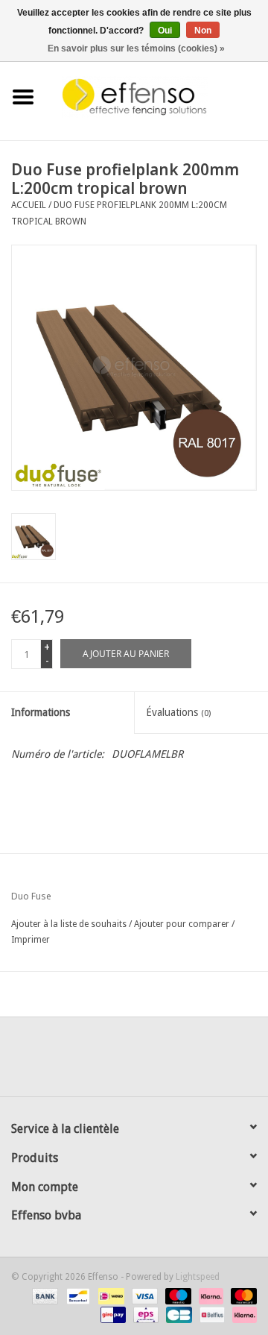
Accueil (28, 205)
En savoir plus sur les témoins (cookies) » (136, 48)
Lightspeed (198, 1277)
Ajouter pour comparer (183, 924)
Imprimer (30, 939)
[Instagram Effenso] (188, 1062)
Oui (165, 30)
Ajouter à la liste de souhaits (69, 924)
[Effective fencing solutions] (157, 96)
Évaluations (178, 712)
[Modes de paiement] (43, 1295)
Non (202, 30)
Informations (40, 712)
